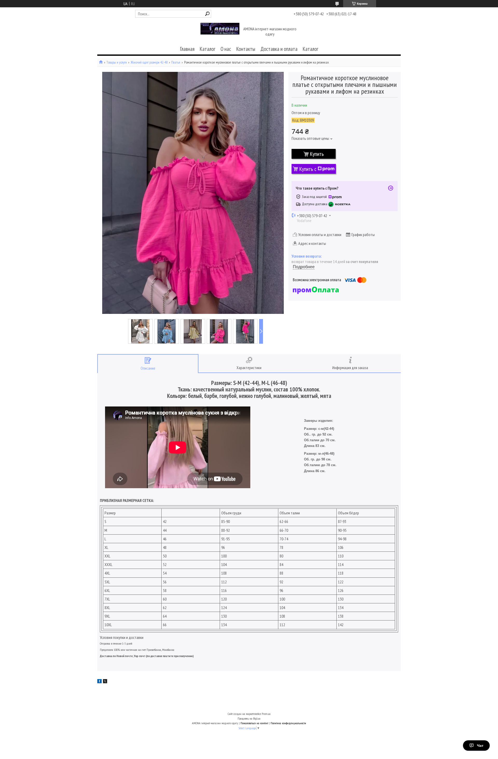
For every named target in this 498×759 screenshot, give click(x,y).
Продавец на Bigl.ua (249, 718)
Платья (175, 62)
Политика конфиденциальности (288, 723)
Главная (187, 48)
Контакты (245, 48)
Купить (317, 153)
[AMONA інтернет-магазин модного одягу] (219, 32)
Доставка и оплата (279, 48)
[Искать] (207, 13)
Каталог (207, 48)
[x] (105, 681)
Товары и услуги (116, 62)
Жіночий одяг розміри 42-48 (149, 62)
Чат (480, 745)
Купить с (307, 168)
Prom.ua (266, 714)
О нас (225, 48)
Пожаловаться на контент (254, 723)
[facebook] (99, 681)
